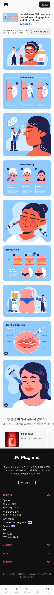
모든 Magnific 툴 (10, 536)
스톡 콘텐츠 (8, 518)
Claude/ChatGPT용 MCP (17, 522)
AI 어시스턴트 (9, 504)
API (4, 529)
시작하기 (8, 545)
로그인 (45, 4)
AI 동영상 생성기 (11, 511)
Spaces (6, 500)
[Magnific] (6, 4)
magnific (27, 23)
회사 (5, 553)
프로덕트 (8, 495)
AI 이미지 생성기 (11, 507)
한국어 (27, 482)
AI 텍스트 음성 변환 (12, 514)
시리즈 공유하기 (41, 31)
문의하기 (8, 562)
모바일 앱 (7, 533)
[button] (27, 482)
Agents (9, 525)
